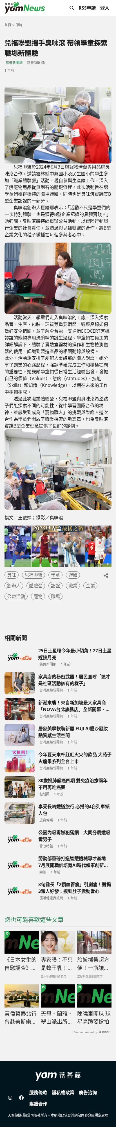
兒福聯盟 (33, 575)
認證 (55, 586)
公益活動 (16, 596)
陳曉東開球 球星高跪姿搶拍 (94, 1018)
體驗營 (36, 586)
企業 (90, 586)
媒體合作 (38, 1104)
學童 (55, 575)
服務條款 (38, 1092)
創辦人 (14, 586)
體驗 (72, 575)
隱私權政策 (63, 1092)
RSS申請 (87, 8)
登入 (104, 8)
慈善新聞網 (14, 62)
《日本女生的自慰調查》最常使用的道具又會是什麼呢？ (21, 964)
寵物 (38, 596)
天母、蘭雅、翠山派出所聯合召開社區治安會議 (57, 1018)
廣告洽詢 (88, 1092)
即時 (18, 25)
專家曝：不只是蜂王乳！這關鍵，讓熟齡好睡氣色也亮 (57, 964)
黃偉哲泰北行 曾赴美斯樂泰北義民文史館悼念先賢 (22, 1018)
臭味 (11, 575)
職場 (55, 596)
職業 (72, 586)
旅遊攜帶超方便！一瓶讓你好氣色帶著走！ (93, 964)
